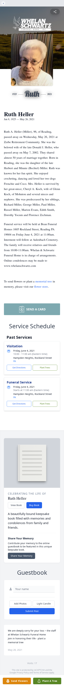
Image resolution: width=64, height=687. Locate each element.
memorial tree (43, 281)
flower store (41, 286)
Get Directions (19, 367)
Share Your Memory (21, 555)
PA (14, 361)
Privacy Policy (23, 672)
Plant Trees (45, 367)
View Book (16, 505)
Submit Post (32, 611)
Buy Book (34, 505)
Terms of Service (41, 672)
